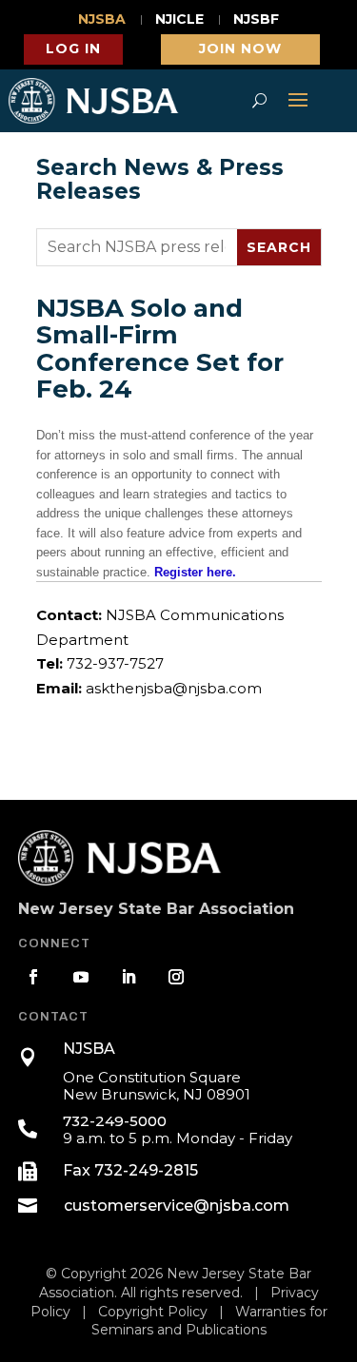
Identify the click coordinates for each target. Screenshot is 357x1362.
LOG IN (73, 48)
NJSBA (102, 20)
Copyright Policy (153, 1311)
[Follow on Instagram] (176, 977)
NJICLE (179, 20)
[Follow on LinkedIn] (128, 977)
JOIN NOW (240, 48)
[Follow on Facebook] (33, 977)
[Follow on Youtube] (81, 977)
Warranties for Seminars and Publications (209, 1321)
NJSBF (256, 20)
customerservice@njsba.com (176, 1206)
